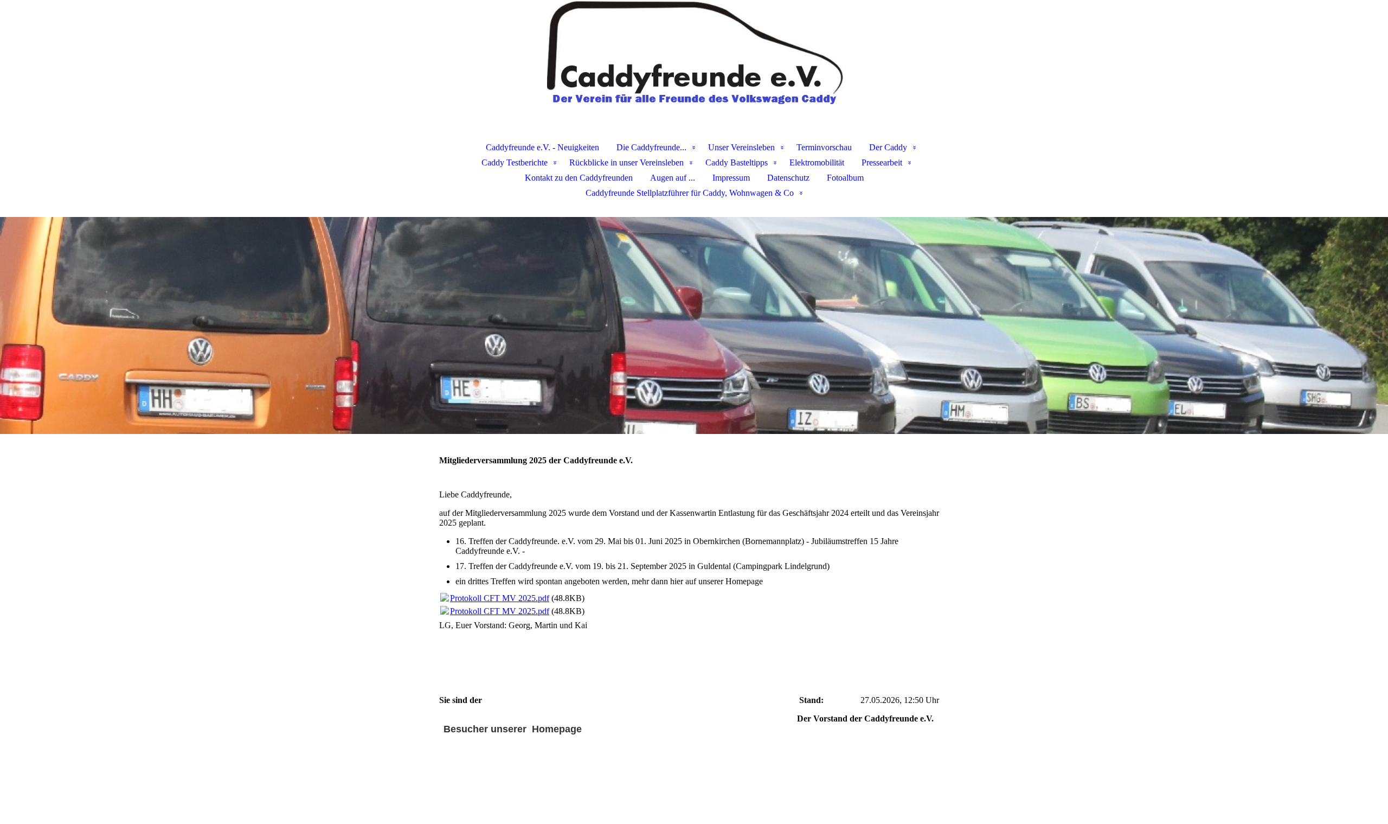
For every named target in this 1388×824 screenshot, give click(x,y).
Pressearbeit (882, 162)
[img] (694, 54)
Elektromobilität (816, 162)
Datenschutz (788, 177)
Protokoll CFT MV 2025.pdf (499, 598)
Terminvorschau (824, 147)
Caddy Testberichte (514, 162)
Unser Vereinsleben (741, 147)
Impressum (731, 177)
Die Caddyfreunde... (651, 147)
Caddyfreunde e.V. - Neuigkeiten (542, 147)
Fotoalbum (845, 177)
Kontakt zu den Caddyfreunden (579, 177)
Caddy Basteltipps (736, 162)
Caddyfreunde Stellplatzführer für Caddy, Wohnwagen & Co (690, 192)
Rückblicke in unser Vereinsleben (626, 162)
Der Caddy (888, 147)
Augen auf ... (672, 177)
